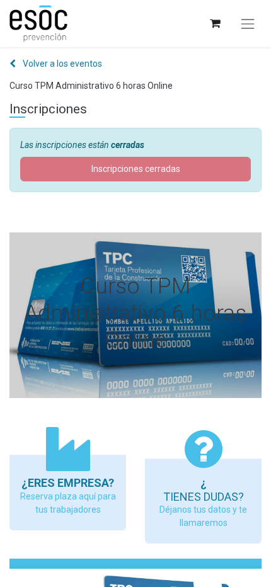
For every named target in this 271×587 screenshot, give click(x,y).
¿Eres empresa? (67, 482)
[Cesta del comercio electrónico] (214, 23)
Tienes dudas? (203, 496)
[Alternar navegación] (248, 23)
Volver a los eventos (61, 64)
